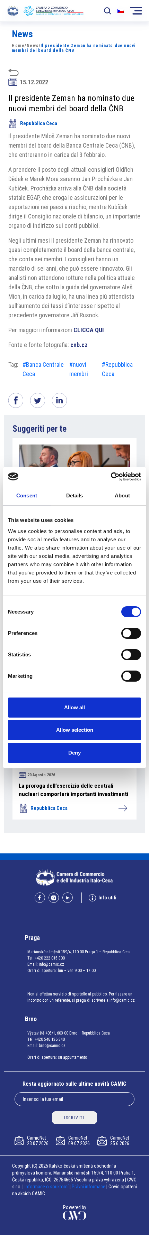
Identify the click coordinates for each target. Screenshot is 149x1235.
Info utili (107, 897)
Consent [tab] (26, 495)
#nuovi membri (78, 369)
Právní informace (88, 1186)
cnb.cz (79, 344)
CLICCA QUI (88, 330)
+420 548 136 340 (50, 1039)
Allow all (74, 707)
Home (18, 45)
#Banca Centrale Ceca (43, 369)
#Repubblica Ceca (117, 369)
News (33, 45)
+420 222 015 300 (50, 958)
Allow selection (74, 730)
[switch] (131, 633)
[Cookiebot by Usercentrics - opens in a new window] (110, 476)
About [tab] (122, 495)
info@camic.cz (51, 964)
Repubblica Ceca (38, 123)
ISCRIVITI (74, 1117)
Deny (74, 753)
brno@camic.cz (52, 1045)
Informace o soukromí (47, 1186)
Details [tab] (74, 495)
